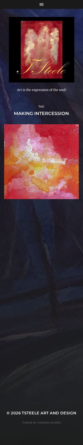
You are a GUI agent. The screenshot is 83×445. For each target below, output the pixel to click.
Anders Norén (49, 422)
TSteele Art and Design (49, 413)
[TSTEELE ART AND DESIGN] (41, 50)
